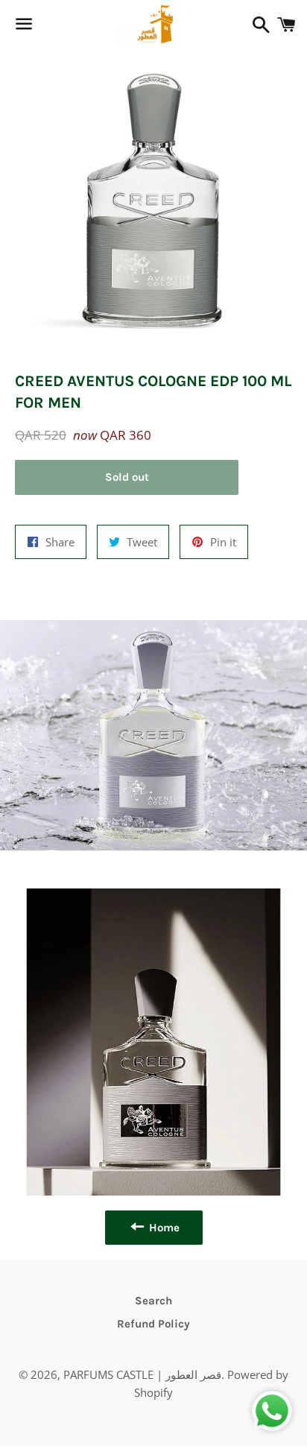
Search (153, 1300)
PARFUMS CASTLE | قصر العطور (142, 1374)
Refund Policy (153, 1323)
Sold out (127, 477)
